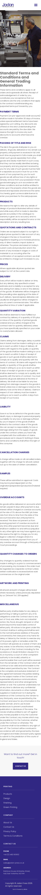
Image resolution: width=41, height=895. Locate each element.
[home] (8, 5)
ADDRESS (7, 868)
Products (7, 794)
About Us (7, 822)
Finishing (7, 802)
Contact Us (20, 766)
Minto (25, 889)
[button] (36, 5)
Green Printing (10, 807)
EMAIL (5, 859)
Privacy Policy (9, 831)
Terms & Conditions (12, 835)
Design (6, 798)
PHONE (6, 851)
